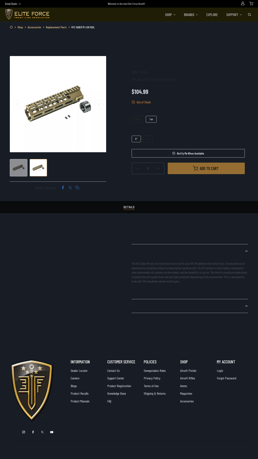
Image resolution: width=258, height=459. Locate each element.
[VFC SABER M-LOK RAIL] (58, 104)
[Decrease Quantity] (137, 168)
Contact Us (113, 370)
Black (138, 119)
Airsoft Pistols (188, 370)
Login (220, 370)
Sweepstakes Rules (155, 370)
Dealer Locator (79, 370)
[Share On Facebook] (63, 188)
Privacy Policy (152, 378)
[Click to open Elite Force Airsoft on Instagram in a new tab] (23, 432)
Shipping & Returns (155, 393)
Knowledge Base (116, 393)
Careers (75, 378)
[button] (170, 14)
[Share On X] (70, 188)
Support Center (115, 378)
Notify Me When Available (190, 153)
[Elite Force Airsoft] (27, 14)
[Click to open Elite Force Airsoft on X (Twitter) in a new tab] (42, 432)
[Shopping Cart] (251, 3)
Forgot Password (226, 378)
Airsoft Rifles (187, 378)
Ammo (183, 386)
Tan (151, 119)
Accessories (187, 401)
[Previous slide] (17, 104)
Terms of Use (151, 386)
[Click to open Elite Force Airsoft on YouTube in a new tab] (51, 432)
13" (147, 138)
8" (136, 138)
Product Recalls (80, 393)
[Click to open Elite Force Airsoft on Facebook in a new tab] (33, 432)
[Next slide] (98, 104)
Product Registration (119, 386)
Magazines (186, 393)
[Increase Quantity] (158, 168)
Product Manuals (80, 401)
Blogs (74, 386)
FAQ (109, 401)
